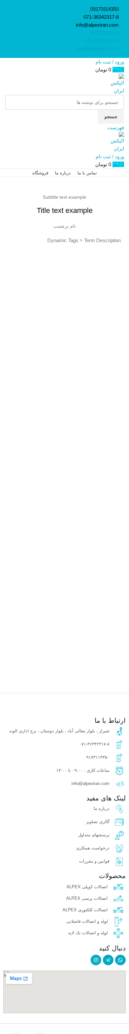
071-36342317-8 (101, 17)
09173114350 (104, 9)
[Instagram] (96, 960)
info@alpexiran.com (97, 25)
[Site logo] (116, 84)
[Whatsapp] (120, 960)
